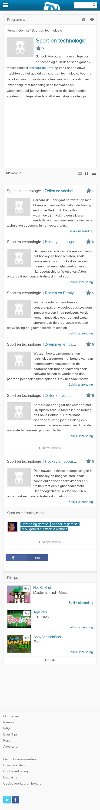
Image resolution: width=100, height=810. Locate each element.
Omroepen (11, 716)
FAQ (6, 728)
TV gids (50, 660)
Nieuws (8, 722)
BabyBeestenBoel (47, 637)
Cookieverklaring (15, 771)
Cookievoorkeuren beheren (23, 783)
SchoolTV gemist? (65, 524)
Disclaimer (11, 777)
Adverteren (11, 746)
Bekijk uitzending (81, 602)
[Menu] (6, 5)
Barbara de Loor (41, 68)
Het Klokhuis (43, 588)
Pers (6, 740)
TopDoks (40, 612)
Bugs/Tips (10, 734)
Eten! (37, 642)
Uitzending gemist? (35, 524)
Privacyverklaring (15, 765)
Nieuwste (12, 173)
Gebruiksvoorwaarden (19, 759)
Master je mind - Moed (50, 592)
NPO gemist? (31, 529)
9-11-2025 (41, 617)
